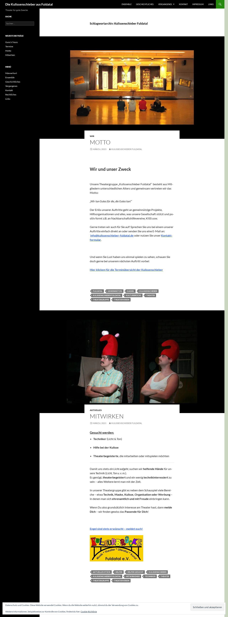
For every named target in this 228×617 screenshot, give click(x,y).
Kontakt (183, 4)
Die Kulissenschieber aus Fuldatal (29, 4)
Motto (100, 142)
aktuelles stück (101, 572)
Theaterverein (121, 299)
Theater (150, 295)
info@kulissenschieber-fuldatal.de (112, 235)
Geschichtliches (145, 4)
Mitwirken (107, 416)
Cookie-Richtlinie (89, 611)
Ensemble (126, 4)
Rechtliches (10, 94)
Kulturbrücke (133, 295)
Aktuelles (96, 410)
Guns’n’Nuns (11, 42)
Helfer (118, 572)
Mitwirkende (133, 576)
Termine (9, 46)
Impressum (198, 4)
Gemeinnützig (115, 291)
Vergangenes (165, 4)
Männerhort (11, 73)
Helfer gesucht (135, 572)
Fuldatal (98, 291)
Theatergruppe (101, 299)
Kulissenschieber (148, 291)
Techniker (150, 576)
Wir (92, 136)
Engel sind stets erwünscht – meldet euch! (116, 528)
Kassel (130, 291)
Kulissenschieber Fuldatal (126, 149)
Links (211, 4)
